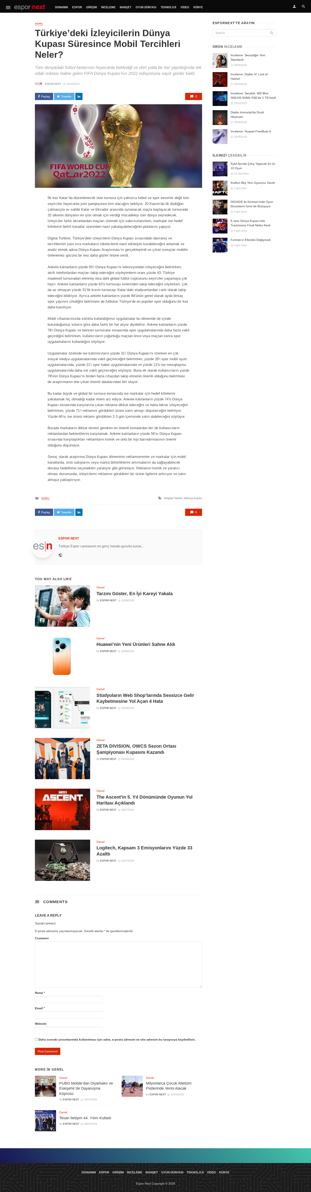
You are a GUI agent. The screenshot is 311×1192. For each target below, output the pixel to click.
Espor (77, 7)
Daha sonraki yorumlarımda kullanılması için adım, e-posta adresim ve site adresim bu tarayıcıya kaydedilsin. (117, 1039)
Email (40, 1008)
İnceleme (108, 7)
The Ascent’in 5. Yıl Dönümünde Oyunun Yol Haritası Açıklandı (144, 800)
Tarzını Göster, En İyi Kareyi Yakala (134, 593)
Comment (42, 938)
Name (40, 992)
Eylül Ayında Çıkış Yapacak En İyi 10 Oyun (253, 166)
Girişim (91, 7)
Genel (39, 23)
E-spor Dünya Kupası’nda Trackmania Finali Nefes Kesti (250, 223)
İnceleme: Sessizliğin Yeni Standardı (248, 57)
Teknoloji (168, 7)
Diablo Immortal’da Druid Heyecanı (247, 114)
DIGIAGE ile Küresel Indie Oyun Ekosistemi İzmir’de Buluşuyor (252, 204)
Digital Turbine (174, 498)
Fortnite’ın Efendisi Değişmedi (251, 240)
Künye (198, 7)
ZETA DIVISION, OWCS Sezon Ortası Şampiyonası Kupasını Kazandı (136, 749)
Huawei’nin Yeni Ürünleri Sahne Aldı (135, 644)
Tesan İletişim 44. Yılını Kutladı (85, 1118)
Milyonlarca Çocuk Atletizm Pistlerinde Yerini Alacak (168, 1086)
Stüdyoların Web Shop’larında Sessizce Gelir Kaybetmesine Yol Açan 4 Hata (145, 698)
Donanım (61, 7)
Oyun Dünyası (146, 7)
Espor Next (53, 83)
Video (184, 7)
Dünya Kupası (194, 498)
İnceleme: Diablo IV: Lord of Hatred (249, 76)
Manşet (125, 7)
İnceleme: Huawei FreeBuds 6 (251, 131)
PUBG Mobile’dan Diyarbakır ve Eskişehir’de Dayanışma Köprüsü (86, 1088)
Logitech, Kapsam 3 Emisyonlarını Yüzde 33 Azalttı (144, 850)
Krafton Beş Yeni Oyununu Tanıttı (253, 182)
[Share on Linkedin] (79, 96)
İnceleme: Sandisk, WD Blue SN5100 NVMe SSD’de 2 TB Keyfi (253, 95)
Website (41, 1023)
